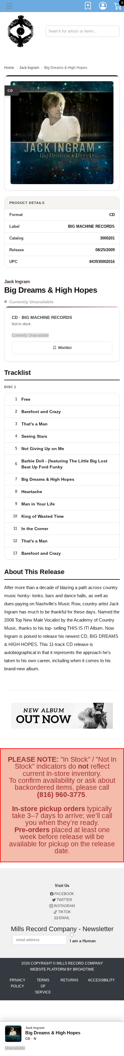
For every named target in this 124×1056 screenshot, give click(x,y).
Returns (69, 980)
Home (9, 68)
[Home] (21, 31)
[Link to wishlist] (88, 7)
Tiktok (64, 912)
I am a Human (83, 941)
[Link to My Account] (103, 7)
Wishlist (65, 348)
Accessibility (101, 980)
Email (64, 918)
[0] (118, 7)
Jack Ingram (29, 68)
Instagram (64, 906)
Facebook (64, 894)
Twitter (64, 900)
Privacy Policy (17, 983)
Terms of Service (43, 986)
